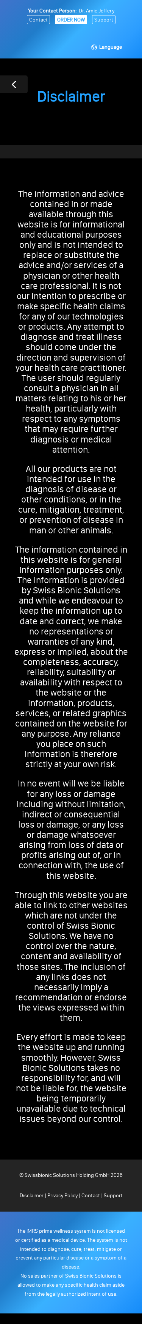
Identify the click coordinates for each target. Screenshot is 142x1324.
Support (103, 20)
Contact (38, 20)
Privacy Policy (62, 1195)
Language (110, 47)
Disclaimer (32, 1195)
